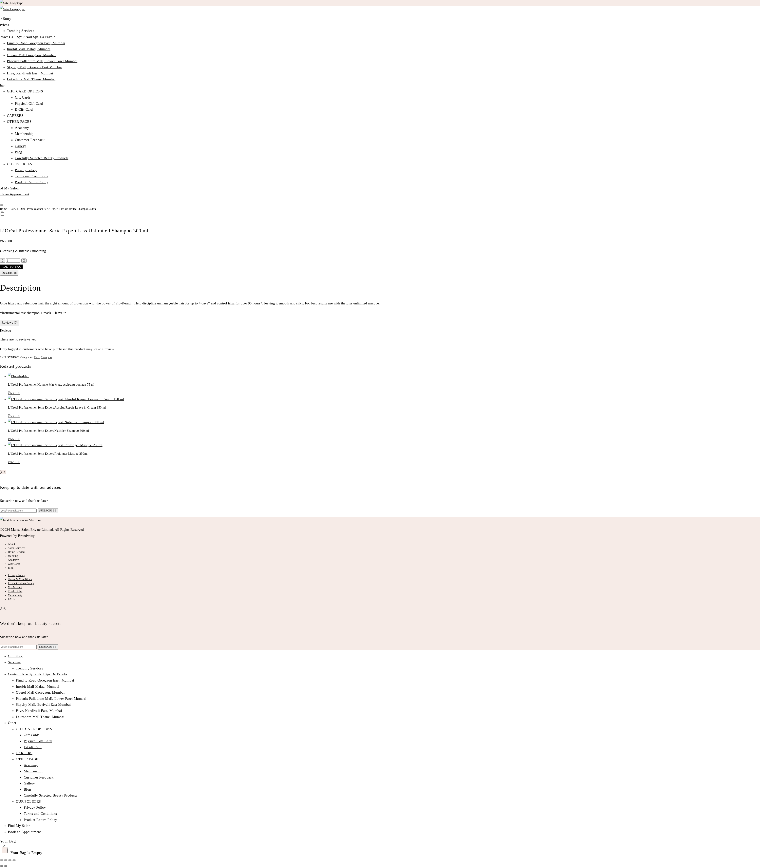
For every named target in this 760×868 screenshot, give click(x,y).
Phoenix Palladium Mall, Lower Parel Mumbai (42, 61)
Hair (12, 208)
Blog (18, 152)
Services (14, 662)
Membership (24, 134)
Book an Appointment (24, 832)
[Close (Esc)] (14, 860)
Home (3, 208)
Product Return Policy (31, 182)
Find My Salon (19, 826)
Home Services (17, 551)
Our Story (15, 656)
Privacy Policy (26, 170)
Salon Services (16, 548)
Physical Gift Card (29, 104)
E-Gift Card (24, 109)
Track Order (15, 591)
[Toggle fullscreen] (5, 860)
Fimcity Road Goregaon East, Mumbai (36, 43)
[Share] (9, 860)
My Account (15, 587)
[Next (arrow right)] (5, 866)
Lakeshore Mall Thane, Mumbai (31, 79)
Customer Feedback (30, 140)
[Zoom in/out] (1, 860)
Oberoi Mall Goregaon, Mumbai (31, 55)
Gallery (20, 146)
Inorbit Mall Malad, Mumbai (28, 49)
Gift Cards (23, 97)
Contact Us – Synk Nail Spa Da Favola (37, 674)
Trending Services (20, 31)
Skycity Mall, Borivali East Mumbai (34, 67)
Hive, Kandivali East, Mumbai (30, 73)
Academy (22, 128)
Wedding (13, 555)
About (11, 544)
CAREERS (15, 116)
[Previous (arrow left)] (1, 866)
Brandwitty (26, 536)
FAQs (11, 599)
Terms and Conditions (31, 176)
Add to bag (11, 266)
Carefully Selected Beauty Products (41, 158)
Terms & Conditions (20, 579)
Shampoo (46, 357)
